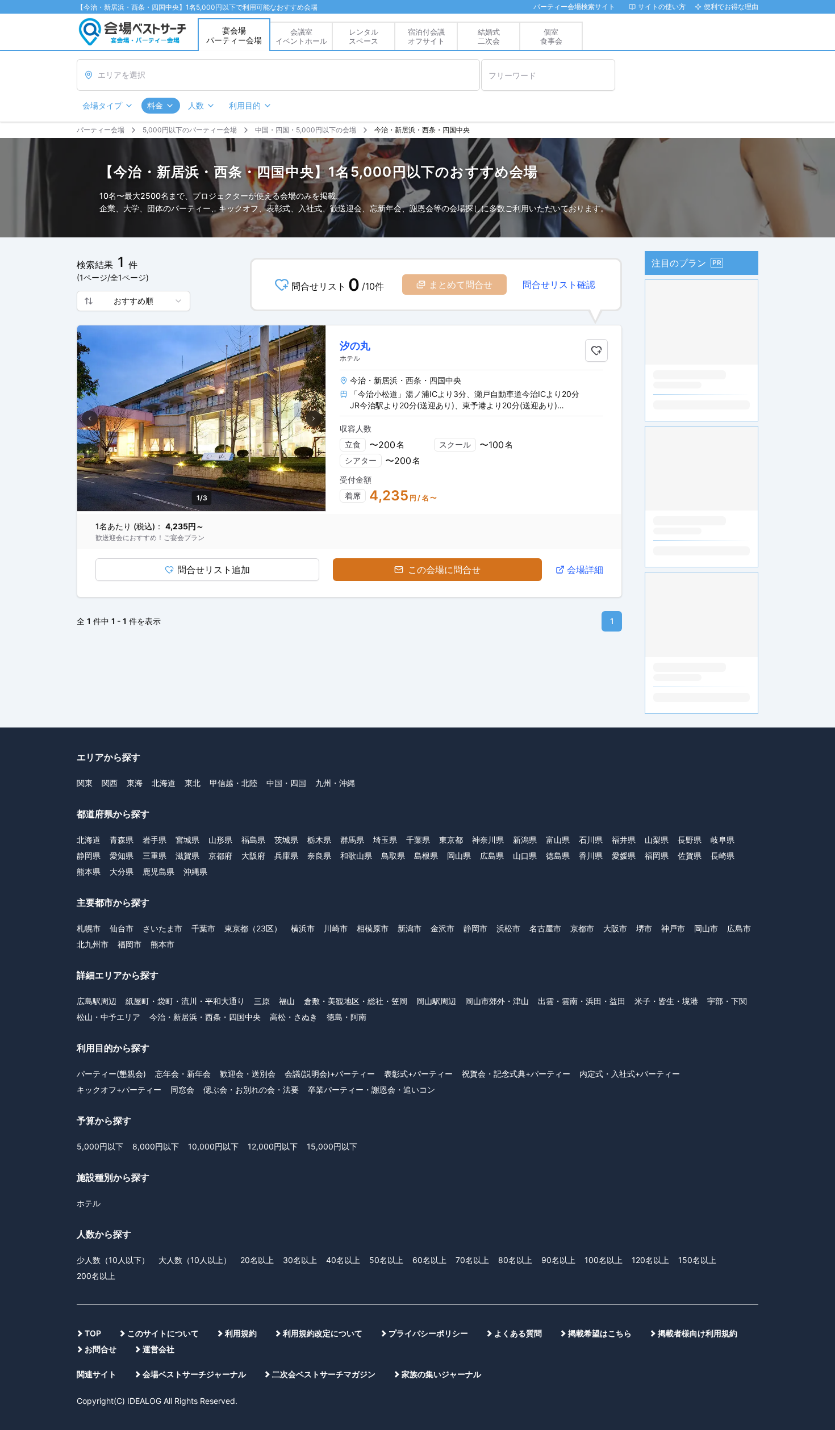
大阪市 (615, 928)
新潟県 (525, 839)
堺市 (644, 928)
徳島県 (558, 855)
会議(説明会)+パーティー (330, 1073)
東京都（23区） (253, 928)
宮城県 (187, 839)
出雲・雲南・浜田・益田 (581, 1001)
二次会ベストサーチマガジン (323, 1374)
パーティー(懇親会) (111, 1073)
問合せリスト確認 (559, 284)
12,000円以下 (273, 1146)
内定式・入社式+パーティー (629, 1073)
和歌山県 (356, 855)
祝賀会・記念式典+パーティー (516, 1073)
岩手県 (154, 839)
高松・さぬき (294, 1017)
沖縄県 (195, 871)
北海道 (164, 783)
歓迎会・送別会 (247, 1073)
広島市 (739, 928)
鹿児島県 (158, 871)
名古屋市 (545, 928)
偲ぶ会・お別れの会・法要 (251, 1089)
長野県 (690, 839)
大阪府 (253, 855)
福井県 (624, 839)
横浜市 (303, 928)
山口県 (525, 855)
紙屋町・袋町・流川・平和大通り (185, 1001)
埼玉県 (385, 839)
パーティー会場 (100, 130)
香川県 (591, 855)
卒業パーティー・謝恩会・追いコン (371, 1089)
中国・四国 (286, 783)
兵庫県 (286, 855)
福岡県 (657, 855)
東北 (193, 783)
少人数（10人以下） (113, 1260)
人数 (196, 105)
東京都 (451, 839)
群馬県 (352, 839)
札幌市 (89, 928)
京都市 (582, 928)
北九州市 (92, 944)
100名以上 (603, 1260)
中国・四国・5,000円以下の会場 (305, 130)
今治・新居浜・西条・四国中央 (205, 1017)
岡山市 (706, 928)
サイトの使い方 (662, 6)
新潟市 (409, 928)
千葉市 (203, 928)
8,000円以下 (155, 1146)
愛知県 (121, 855)
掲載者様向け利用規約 (697, 1333)
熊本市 (162, 944)
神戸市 (673, 928)
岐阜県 (722, 839)
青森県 (121, 839)
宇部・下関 (727, 1001)
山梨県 (657, 839)
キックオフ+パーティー (119, 1089)
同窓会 (182, 1089)
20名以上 (257, 1260)
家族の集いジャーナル (441, 1374)
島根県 (426, 855)
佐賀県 (690, 855)
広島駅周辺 (96, 1001)
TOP (93, 1333)
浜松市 (508, 928)
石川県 (591, 839)
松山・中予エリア (108, 1017)
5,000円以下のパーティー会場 (190, 130)
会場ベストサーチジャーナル (194, 1374)
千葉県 (418, 839)
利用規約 (241, 1333)
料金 (155, 105)
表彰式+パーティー (418, 1073)
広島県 (492, 855)
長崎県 (722, 855)
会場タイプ (102, 105)
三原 (262, 1001)
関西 (110, 783)
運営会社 (158, 1349)
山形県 (220, 839)
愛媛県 (624, 855)
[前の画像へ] (90, 419)
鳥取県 (393, 855)
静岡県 (89, 855)
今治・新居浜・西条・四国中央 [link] (422, 130)
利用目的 (245, 105)
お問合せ (100, 1349)
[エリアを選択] (278, 75)
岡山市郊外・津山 (497, 1001)
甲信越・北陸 (233, 783)
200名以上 (96, 1276)
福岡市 (129, 944)
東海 (135, 783)
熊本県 (89, 871)
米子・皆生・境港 (666, 1001)
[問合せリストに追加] (596, 350)
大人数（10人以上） (194, 1260)
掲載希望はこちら (600, 1333)
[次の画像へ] (314, 419)
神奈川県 (488, 839)
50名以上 (386, 1260)
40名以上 (343, 1260)
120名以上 (650, 1260)
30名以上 (300, 1260)
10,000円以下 (213, 1146)
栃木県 (319, 839)
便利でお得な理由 (731, 6)
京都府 (220, 855)
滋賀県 (187, 855)
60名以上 (429, 1260)
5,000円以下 (100, 1146)
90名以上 (558, 1260)
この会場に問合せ (444, 569)
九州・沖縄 (335, 783)
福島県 (253, 839)
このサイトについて (163, 1333)
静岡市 (475, 928)
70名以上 (472, 1260)
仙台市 (121, 928)
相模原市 (373, 928)
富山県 (558, 839)
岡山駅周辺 (436, 1001)
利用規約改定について (322, 1333)
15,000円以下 (332, 1146)
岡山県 (459, 855)
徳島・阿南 (346, 1017)
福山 (287, 1001)
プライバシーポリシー (428, 1333)
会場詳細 (585, 569)
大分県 (121, 871)
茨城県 (286, 839)
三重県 (154, 855)
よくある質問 (518, 1333)
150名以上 (697, 1260)
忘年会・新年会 (183, 1073)
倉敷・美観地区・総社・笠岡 (355, 1001)
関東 (85, 783)
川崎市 (336, 928)
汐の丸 (355, 346)
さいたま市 (162, 928)
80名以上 (515, 1260)
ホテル (89, 1203)
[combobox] (133, 301)
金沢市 (442, 928)
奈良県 (319, 855)
